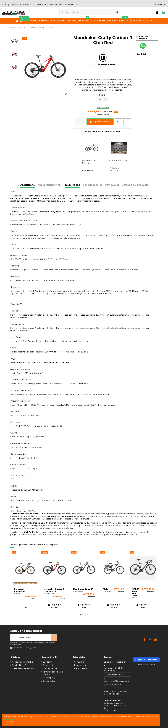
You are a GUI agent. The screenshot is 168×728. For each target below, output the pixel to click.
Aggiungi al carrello (102, 122)
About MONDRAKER (50, 185)
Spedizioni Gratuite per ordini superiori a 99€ (29, 4)
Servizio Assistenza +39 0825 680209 (63, 4)
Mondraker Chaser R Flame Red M (54, 590)
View (25, 607)
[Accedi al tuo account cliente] (157, 12)
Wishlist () (161, 4)
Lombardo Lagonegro (19, 590)
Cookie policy (49, 681)
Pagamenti (48, 665)
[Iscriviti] (54, 637)
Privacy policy (49, 677)
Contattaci (79, 662)
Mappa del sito (81, 668)
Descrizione (27, 185)
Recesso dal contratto (146, 660)
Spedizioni (47, 662)
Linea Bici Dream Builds (23, 668)
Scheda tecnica (92, 185)
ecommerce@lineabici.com (116, 681)
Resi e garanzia (50, 668)
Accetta (9, 722)
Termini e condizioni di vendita (53, 673)
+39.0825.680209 (114, 674)
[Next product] (157, 27)
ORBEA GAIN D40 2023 (135, 592)
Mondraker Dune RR (83, 589)
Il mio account (80, 665)
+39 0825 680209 (113, 684)
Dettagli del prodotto (135, 185)
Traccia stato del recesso (146, 664)
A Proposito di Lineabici (22, 662)
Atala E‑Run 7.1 (107, 590)
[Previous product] (156, 27)
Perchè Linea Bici (20, 665)
